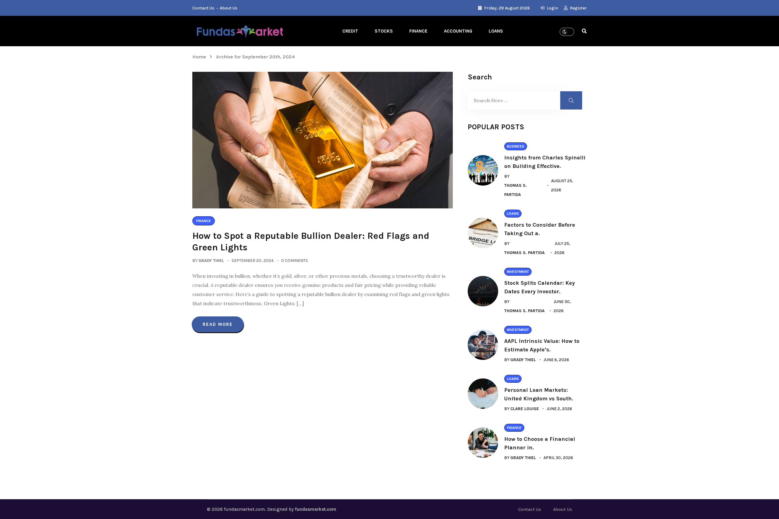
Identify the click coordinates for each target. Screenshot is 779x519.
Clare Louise (524, 408)
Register (578, 8)
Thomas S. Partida (515, 190)
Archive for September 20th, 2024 (255, 57)
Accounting (458, 31)
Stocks (384, 31)
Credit (350, 31)
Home (200, 57)
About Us (228, 8)
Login (552, 8)
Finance (418, 31)
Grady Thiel (211, 260)
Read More (218, 324)
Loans (496, 31)
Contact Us (203, 8)
